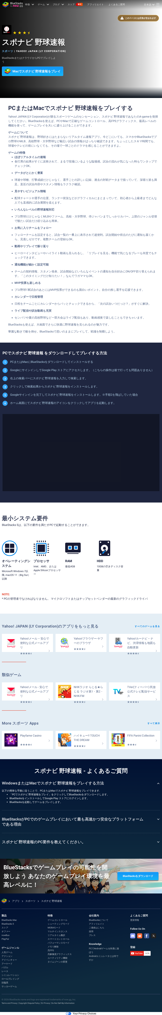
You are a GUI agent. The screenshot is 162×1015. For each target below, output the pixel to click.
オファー (6, 931)
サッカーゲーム (9, 986)
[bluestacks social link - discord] (132, 935)
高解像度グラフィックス (60, 954)
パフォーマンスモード (58, 943)
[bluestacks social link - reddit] (139, 935)
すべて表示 (153, 723)
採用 (91, 931)
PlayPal (5, 939)
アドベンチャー (9, 960)
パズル (5, 967)
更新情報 (134, 920)
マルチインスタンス (57, 931)
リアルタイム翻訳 (56, 935)
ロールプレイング (10, 979)
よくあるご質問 (117, 4)
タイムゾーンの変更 (57, 961)
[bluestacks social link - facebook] (146, 935)
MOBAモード (54, 927)
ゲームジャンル (10, 947)
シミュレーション (10, 975)
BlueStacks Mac (9, 920)
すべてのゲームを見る (147, 626)
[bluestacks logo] (13, 5)
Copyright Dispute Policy (29, 1003)
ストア (75, 4)
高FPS (51, 950)
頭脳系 (5, 982)
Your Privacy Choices (84, 1013)
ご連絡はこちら (96, 927)
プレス (92, 935)
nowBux (5, 935)
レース (5, 971)
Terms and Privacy (9, 1003)
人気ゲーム (7, 952)
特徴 (27, 4)
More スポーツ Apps (20, 723)
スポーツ (7, 51)
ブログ (56, 4)
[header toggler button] (157, 4)
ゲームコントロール (57, 920)
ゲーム (41, 4)
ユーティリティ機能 (57, 958)
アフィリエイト (95, 4)
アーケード (7, 963)
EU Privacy (45, 1003)
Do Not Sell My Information (63, 1003)
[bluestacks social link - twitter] (153, 935)
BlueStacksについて (98, 920)
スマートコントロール (58, 939)
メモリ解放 (53, 946)
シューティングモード (58, 924)
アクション (7, 956)
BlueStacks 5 (8, 924)
